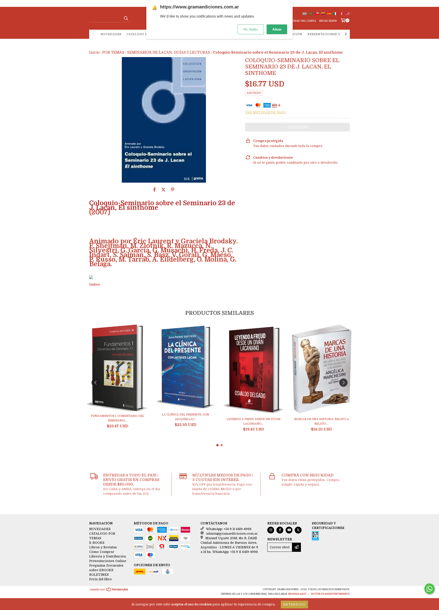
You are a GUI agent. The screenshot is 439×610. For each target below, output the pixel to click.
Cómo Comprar (101, 552)
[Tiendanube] (109, 590)
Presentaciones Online (329, 34)
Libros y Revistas (103, 547)
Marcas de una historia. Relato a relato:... (321, 421)
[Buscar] (125, 18)
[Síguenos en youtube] (289, 530)
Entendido (294, 604)
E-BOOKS (96, 542)
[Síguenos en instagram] (270, 530)
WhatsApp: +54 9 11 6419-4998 (228, 529)
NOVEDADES (111, 34)
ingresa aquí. (297, 594)
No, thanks (251, 29)
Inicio (94, 52)
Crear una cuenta (304, 21)
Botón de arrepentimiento (330, 594)
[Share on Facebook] (154, 189)
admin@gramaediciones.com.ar (232, 533)
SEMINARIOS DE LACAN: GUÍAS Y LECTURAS (168, 52)
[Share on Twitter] (163, 189)
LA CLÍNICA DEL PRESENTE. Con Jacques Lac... (185, 417)
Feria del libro (100, 579)
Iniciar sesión (328, 21)
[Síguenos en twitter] (298, 530)
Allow (276, 29)
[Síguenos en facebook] (279, 530)
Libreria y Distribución (107, 556)
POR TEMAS (113, 52)
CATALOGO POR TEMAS (145, 34)
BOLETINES (99, 574)
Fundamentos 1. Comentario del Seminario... (117, 418)
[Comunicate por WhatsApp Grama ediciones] (429, 589)
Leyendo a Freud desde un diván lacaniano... (254, 421)
